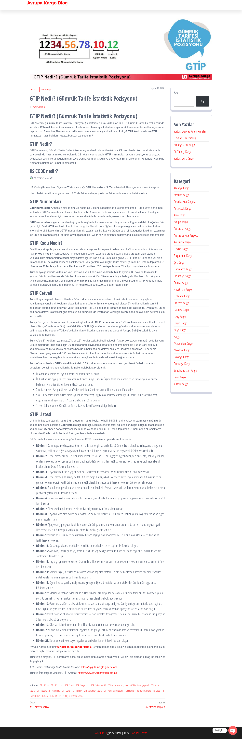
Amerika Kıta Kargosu (185, 201)
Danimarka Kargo (183, 269)
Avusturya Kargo (182, 242)
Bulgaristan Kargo (183, 255)
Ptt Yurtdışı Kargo (182, 151)
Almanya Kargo (181, 188)
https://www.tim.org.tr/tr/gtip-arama (97, 672)
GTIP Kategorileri (82, 685)
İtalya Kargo (180, 330)
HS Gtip (45, 696)
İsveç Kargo (180, 316)
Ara (176, 92)
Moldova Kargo (182, 350)
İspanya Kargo (181, 309)
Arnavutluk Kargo (182, 208)
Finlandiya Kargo (182, 276)
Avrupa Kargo (39, 107)
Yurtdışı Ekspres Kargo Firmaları (190, 131)
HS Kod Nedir (55, 696)
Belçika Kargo (181, 249)
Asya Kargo (180, 215)
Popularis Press (139, 733)
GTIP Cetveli (69, 685)
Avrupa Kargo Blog (47, 2)
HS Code (156, 690)
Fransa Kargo (181, 282)
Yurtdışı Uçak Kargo (184, 158)
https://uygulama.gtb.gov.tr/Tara (99, 667)
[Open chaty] (232, 730)
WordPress (101, 733)
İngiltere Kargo (181, 303)
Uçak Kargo (180, 377)
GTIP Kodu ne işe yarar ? (139, 685)
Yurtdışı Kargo (46, 89)
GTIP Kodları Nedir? (98, 685)
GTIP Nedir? (77, 690)
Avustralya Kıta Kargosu (186, 235)
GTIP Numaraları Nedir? (93, 690)
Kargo (33, 89)
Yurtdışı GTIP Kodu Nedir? (73, 696)
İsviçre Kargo (180, 323)
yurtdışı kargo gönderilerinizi (74, 646)
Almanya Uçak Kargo (184, 145)
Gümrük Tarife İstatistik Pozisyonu (138, 690)
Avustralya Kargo (182, 228)
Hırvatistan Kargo (183, 289)
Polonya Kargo (181, 357)
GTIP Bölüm (44, 685)
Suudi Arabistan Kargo (185, 370)
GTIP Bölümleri (57, 685)
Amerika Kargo (181, 195)
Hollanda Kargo (182, 296)
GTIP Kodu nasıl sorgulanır (118, 685)
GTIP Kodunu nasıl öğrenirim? (48, 690)
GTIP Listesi (66, 690)
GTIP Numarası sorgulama (113, 690)
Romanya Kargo (182, 363)
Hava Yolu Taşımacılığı (185, 138)
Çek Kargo (179, 262)
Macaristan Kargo (183, 343)
